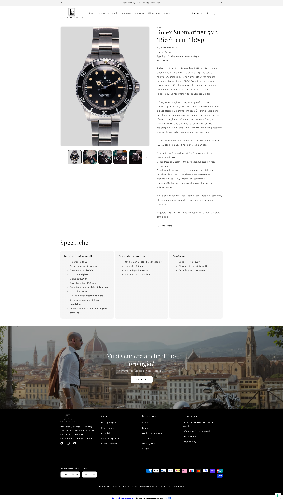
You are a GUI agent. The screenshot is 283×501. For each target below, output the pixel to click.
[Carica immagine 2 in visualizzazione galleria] (90, 157)
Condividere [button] (166, 225)
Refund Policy (189, 441)
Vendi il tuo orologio (152, 433)
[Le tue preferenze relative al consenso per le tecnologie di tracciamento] (278, 496)
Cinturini (105, 433)
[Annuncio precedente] (61, 3)
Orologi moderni (109, 422)
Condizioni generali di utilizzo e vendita (198, 424)
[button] (103, 13)
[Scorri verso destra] (146, 157)
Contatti (146, 448)
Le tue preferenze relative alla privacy (150, 498)
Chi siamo (146, 438)
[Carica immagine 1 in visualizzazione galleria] (74, 157)
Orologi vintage (108, 428)
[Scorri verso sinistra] (63, 157)
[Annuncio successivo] (221, 3)
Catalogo (146, 428)
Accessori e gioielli (110, 438)
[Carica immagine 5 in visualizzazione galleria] (135, 157)
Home (145, 422)
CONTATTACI (141, 379)
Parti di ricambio (109, 443)
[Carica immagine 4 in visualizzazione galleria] (120, 157)
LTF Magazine (148, 443)
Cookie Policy (189, 436)
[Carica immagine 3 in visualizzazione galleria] (105, 157)
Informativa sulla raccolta (122, 498)
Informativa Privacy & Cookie (197, 431)
